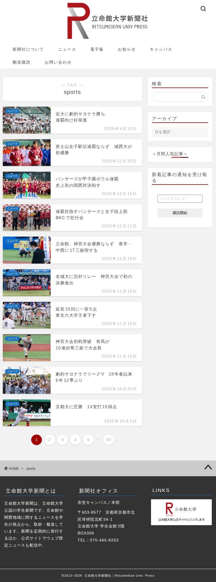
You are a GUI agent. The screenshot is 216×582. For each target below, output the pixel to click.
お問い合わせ (58, 62)
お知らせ (127, 49)
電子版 (97, 49)
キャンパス (161, 49)
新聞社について (28, 49)
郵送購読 (22, 62)
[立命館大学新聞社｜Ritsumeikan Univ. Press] (108, 38)
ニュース (67, 49)
